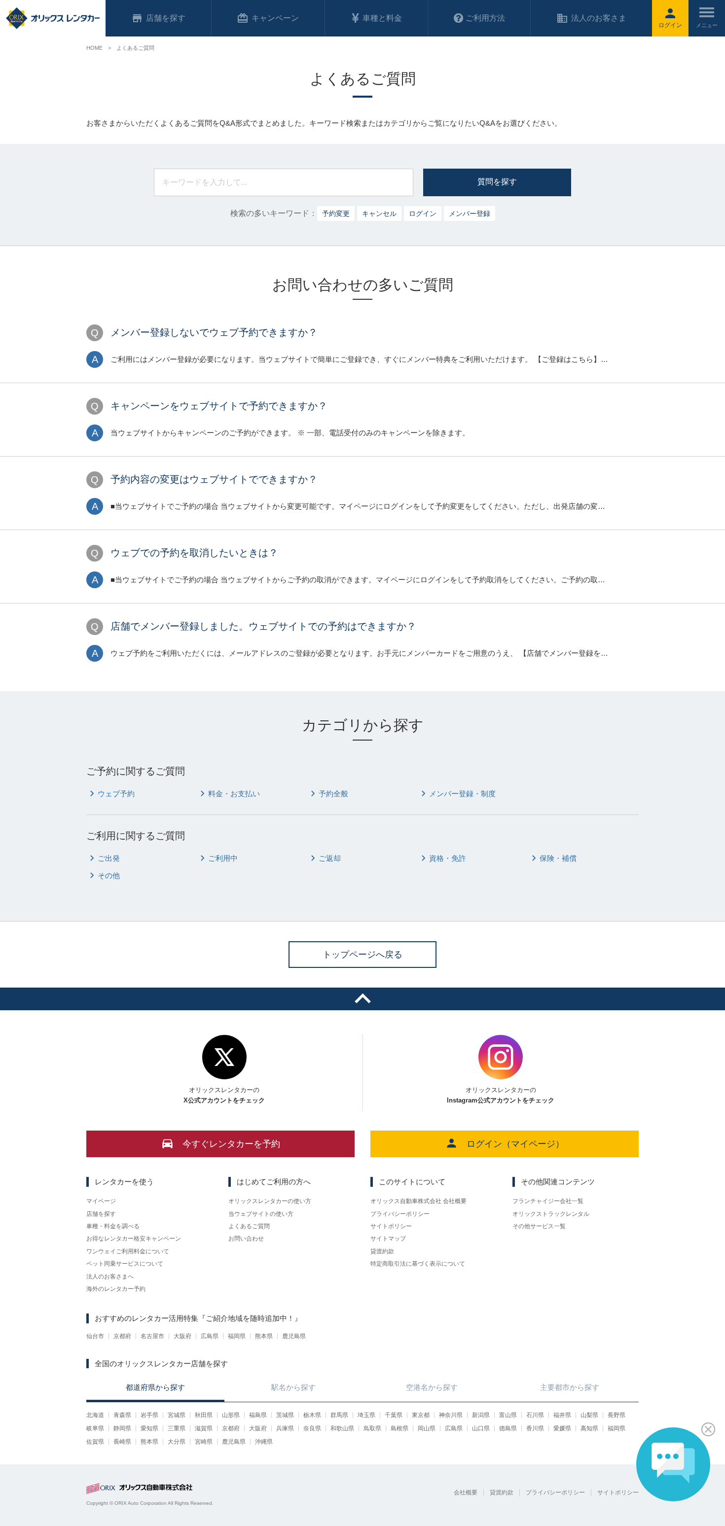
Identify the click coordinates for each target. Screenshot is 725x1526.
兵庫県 (285, 1428)
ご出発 (109, 858)
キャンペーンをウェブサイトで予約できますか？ (218, 405)
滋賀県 (204, 1428)
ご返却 (330, 858)
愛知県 (149, 1428)
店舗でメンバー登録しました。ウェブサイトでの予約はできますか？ (263, 626)
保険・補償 (558, 858)
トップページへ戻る (362, 954)
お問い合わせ (246, 1238)
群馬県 (339, 1415)
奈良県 (312, 1428)
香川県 (535, 1428)
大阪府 (182, 1336)
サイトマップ (388, 1238)
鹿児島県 (294, 1336)
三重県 (176, 1428)
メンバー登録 (469, 213)
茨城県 (285, 1415)
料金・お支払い (234, 793)
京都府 (122, 1336)
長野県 (616, 1415)
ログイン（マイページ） (515, 1144)
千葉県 (393, 1415)
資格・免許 (447, 858)
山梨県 (589, 1415)
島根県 (399, 1428)
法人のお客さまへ (110, 1276)
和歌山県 (342, 1428)
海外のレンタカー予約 (115, 1288)
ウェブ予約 (116, 793)
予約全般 (333, 793)
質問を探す (497, 181)
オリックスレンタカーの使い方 (269, 1201)
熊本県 (264, 1336)
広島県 (209, 1336)
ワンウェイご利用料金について (127, 1251)
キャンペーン (275, 18)
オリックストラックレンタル (550, 1213)
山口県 (481, 1428)
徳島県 (508, 1428)
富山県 (508, 1415)
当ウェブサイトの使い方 (260, 1213)
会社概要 (465, 1492)
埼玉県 (366, 1415)
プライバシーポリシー (400, 1213)
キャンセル (379, 213)
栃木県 (312, 1415)
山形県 (231, 1415)
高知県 (589, 1428)
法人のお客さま (598, 18)
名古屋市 (152, 1336)
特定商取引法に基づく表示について (417, 1263)
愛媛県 (562, 1428)
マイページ (101, 1201)
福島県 (258, 1415)
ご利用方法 (485, 18)
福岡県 (237, 1336)
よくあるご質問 (249, 1226)
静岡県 (122, 1428)
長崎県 (122, 1441)
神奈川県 (451, 1415)
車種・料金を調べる (113, 1226)
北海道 (95, 1415)
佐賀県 (95, 1441)
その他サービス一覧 (539, 1226)
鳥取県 (372, 1428)
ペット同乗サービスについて (124, 1263)
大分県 (176, 1441)
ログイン (422, 213)
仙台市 (95, 1336)
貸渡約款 (382, 1251)
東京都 (421, 1415)
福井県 (562, 1415)
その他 (109, 875)
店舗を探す (101, 1213)
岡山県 (426, 1428)
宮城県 (176, 1415)
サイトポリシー (391, 1226)
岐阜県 (95, 1428)
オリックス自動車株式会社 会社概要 (418, 1201)
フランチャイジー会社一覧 (547, 1201)
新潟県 (481, 1415)
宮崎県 (204, 1441)
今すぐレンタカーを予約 (231, 1144)
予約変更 (336, 213)
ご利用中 (223, 858)
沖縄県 (264, 1441)
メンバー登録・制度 (462, 793)
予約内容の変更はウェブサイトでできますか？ (214, 479)
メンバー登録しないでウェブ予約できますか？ (214, 332)
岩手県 (149, 1415)
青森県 (122, 1415)
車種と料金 (382, 18)
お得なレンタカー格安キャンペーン (133, 1238)
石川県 (535, 1415)
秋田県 (204, 1415)
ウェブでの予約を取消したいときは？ (194, 552)
